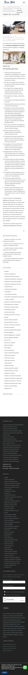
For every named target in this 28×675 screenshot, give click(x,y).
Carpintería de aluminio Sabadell (11, 485)
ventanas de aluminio (11, 40)
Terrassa (5, 632)
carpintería (9, 628)
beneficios (5, 615)
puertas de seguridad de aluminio (12, 522)
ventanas (13, 632)
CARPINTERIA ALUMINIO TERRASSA (11, 626)
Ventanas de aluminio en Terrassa (12, 561)
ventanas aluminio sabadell (10, 551)
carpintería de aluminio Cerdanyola (12, 483)
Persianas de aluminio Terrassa (11, 510)
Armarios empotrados (9, 479)
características (10, 615)
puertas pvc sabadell (9, 532)
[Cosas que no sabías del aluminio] (14, 27)
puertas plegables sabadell (10, 528)
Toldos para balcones (9, 541)
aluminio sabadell (15, 613)
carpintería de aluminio (17, 628)
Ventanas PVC (7, 567)
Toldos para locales (8, 543)
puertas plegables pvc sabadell (11, 526)
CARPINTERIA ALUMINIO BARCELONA (11, 617)
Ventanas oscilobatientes (10, 565)
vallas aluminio (7, 547)
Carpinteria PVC (8, 489)
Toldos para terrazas (9, 545)
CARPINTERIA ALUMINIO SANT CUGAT (11, 624)
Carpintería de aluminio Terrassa (11, 487)
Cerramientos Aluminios (10, 495)
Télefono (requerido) (8, 585)
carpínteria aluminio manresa (11, 481)
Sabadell (20, 630)
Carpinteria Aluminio (18, 615)
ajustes (13, 669)
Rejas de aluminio (8, 534)
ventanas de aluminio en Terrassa (15, 45)
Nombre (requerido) (7, 579)
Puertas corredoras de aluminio (11, 518)
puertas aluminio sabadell (10, 514)
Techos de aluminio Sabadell (10, 539)
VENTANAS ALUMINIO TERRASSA (10, 634)
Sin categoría (7, 535)
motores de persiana (9, 508)
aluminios (9, 613)
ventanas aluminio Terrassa (10, 553)
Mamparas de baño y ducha (10, 504)
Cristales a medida (8, 499)
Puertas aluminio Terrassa (10, 516)
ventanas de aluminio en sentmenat (12, 559)
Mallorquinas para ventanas (10, 502)
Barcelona (21, 613)
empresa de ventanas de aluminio (12, 500)
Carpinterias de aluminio (10, 491)
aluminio (9, 39)
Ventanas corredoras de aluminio (12, 557)
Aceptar (4, 672)
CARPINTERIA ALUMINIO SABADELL (17, 622)
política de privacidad (19, 591)
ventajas (9, 632)
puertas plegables (8, 524)
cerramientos (7, 493)
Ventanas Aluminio (8, 549)
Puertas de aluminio (9, 520)
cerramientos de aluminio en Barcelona (13, 497)
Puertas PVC (7, 530)
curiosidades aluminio (15, 39)
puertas (6, 512)
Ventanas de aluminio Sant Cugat (12, 563)
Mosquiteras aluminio (9, 506)
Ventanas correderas (9, 555)
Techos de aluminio (8, 537)
